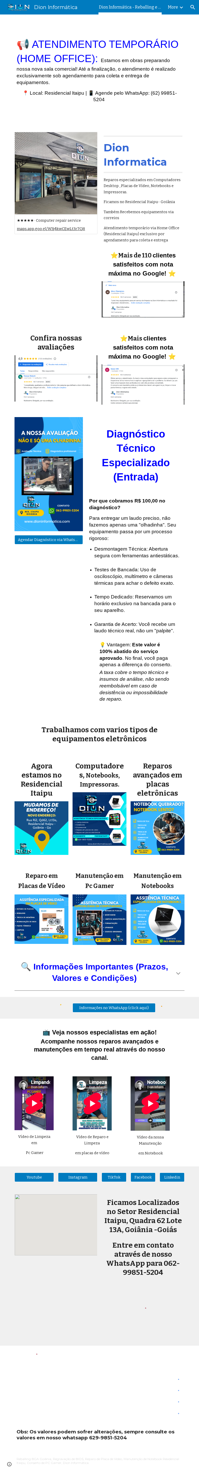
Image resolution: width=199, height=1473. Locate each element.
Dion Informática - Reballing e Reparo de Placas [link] (130, 7)
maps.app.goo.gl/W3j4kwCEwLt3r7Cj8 (51, 228)
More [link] (173, 7)
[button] (193, 7)
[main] (99, 70)
